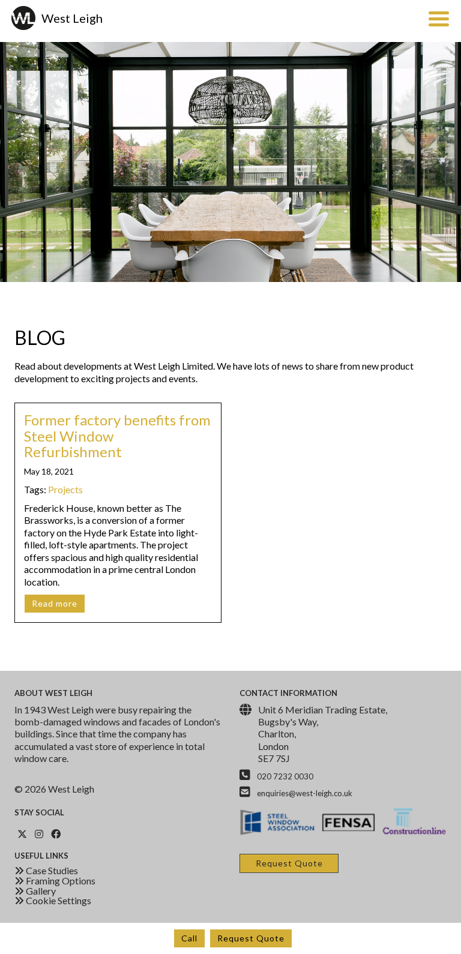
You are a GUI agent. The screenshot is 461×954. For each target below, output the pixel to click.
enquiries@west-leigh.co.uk (304, 793)
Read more (54, 603)
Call (189, 938)
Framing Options (59, 880)
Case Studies (51, 870)
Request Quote (251, 938)
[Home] (24, 18)
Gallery (40, 890)
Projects (65, 489)
